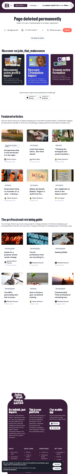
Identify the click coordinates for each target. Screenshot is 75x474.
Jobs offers (19, 5)
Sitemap (58, 457)
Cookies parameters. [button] (10, 470)
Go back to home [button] (37, 38)
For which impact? (31, 30)
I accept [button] (57, 464)
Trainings (33, 5)
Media (28, 459)
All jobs (28, 452)
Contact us (44, 452)
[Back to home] (18, 399)
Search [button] (67, 30)
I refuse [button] (57, 468)
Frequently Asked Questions (44, 456)
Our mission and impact (14, 457)
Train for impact (28, 456)
